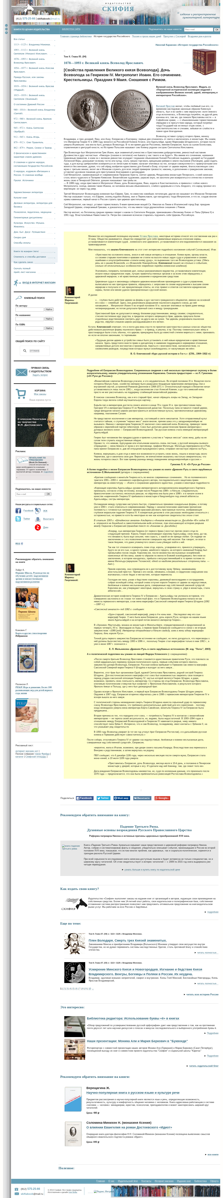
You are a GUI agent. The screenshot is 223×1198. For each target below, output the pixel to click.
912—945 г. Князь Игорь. (27, 136)
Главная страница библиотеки (76, 36)
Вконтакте (48, 519)
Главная (100, 1181)
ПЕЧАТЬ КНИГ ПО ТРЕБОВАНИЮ (37, 459)
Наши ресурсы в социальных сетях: (34, 504)
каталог (20, 756)
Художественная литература (28, 192)
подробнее (212, 912)
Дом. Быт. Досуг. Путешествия (29, 231)
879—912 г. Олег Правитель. (29, 142)
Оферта (214, 1181)
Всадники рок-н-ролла (199, 36)
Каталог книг (20, 197)
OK (217, 29)
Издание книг (184, 1181)
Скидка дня (20, 237)
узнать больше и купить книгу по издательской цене (152, 869)
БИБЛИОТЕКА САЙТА (71, 29)
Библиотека (200, 1181)
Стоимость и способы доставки (30, 256)
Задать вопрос (40, 375)
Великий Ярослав (165, 106)
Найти (49, 309)
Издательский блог (128, 1181)
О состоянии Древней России (29, 104)
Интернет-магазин (164, 1181)
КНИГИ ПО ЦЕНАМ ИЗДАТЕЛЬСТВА (32, 29)
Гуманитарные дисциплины (28, 217)
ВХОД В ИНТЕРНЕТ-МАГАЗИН (38, 282)
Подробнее (212, 1033)
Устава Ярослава (149, 236)
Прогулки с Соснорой (174, 36)
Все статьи (19, 39)
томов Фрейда (41, 754)
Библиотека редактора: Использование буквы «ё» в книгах (133, 1018)
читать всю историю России (202, 994)
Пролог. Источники (24, 180)
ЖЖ (45, 511)
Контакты (146, 1181)
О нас (111, 1181)
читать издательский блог (203, 1066)
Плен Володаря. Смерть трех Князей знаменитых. (128, 940)
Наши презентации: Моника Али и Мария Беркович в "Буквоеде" (137, 1041)
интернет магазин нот (27, 751)
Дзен (45, 527)
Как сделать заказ (23, 262)
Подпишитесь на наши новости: (166, 29)
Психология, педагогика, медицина (32, 212)
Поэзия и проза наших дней (146, 36)
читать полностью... (207, 952)
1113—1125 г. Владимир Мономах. (32, 44)
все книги (213, 1154)
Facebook (28, 510)
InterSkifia (73, 1192)
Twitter (26, 518)
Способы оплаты (22, 242)
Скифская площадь (35, 756)
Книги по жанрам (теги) (26, 251)
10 (90, 988)
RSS (18, 543)
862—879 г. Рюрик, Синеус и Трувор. (33, 147)
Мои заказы (40, 394)
